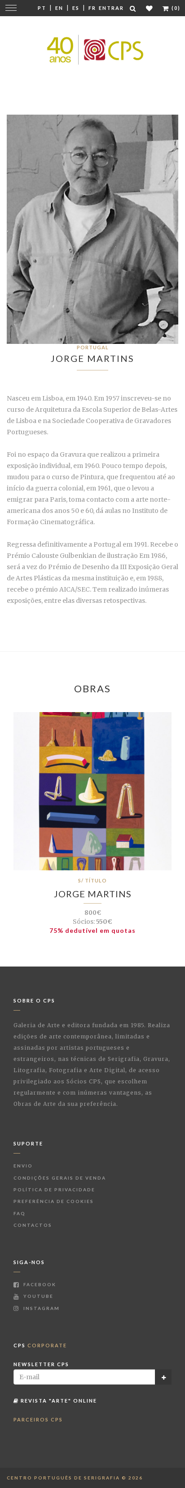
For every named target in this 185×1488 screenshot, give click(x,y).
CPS (40, 1345)
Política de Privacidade (54, 1189)
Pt (42, 8)
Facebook (39, 1284)
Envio (23, 1165)
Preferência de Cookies (53, 1201)
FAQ (19, 1213)
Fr (92, 8)
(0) (175, 8)
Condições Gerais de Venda (59, 1178)
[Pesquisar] (133, 8)
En (59, 8)
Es (75, 8)
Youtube (37, 1296)
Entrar (111, 8)
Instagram (41, 1308)
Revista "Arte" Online (58, 1400)
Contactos (32, 1225)
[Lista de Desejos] (149, 8)
